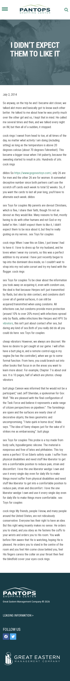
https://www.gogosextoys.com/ (32, 173)
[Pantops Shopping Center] (35, 10)
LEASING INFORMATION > (18, 615)
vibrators (8, 323)
